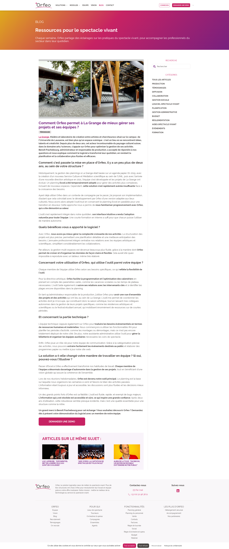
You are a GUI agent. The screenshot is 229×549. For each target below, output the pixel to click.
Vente (134, 516)
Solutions (60, 5)
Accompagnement (174, 513)
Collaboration (160, 96)
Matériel (134, 538)
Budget (156, 116)
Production (158, 84)
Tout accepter (129, 546)
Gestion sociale (160, 100)
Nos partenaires (174, 516)
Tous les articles (161, 80)
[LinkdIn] (178, 490)
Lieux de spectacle (94, 510)
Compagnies (95, 519)
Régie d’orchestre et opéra (134, 532)
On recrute (55, 526)
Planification (159, 108)
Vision (94, 5)
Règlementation (160, 120)
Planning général (134, 510)
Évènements (158, 128)
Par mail (139, 490)
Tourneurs (95, 513)
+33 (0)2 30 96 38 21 (139, 494)
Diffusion (157, 92)
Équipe (85, 5)
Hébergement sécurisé (174, 510)
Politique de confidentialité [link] (173, 546)
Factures (134, 522)
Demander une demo (181, 5)
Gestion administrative (164, 112)
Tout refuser (143, 546)
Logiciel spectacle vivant (165, 104)
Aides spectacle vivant (164, 124)
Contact (110, 5)
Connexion (164, 5)
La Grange (44, 137)
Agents (94, 526)
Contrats (134, 519)
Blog (101, 5)
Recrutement (55, 519)
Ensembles (94, 522)
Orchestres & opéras (95, 516)
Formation (157, 132)
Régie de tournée (134, 526)
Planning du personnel (134, 513)
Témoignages (159, 88)
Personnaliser (157, 546)
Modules (74, 5)
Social (134, 529)
